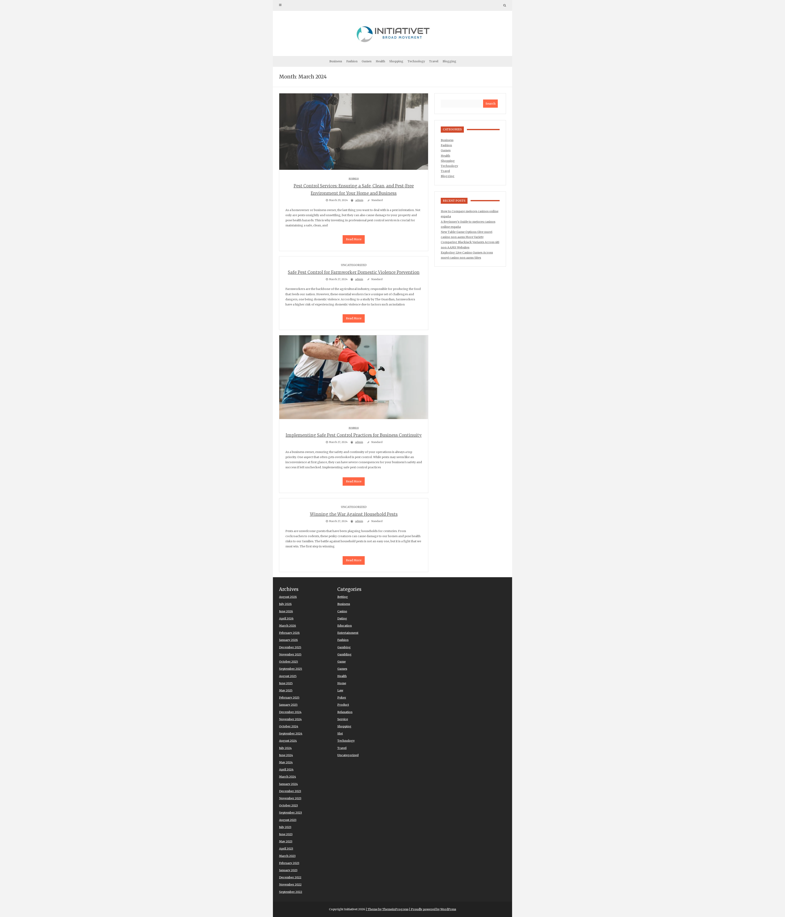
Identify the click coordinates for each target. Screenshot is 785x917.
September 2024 (290, 733)
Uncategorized (348, 755)
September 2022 (290, 892)
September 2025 (290, 669)
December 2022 (290, 877)
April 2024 (286, 769)
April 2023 (286, 848)
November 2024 (290, 719)
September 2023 (290, 812)
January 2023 (288, 870)
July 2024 (285, 748)
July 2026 (285, 604)
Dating (342, 618)
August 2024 (288, 741)
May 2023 (285, 841)
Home (341, 683)
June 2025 (286, 683)
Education (344, 625)
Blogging (449, 61)
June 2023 (286, 834)
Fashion (352, 61)
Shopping (396, 61)
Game (341, 661)
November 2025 (290, 654)
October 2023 (288, 805)
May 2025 (286, 690)
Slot (340, 733)
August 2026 (288, 597)
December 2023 (290, 791)
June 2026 (286, 611)
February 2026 (289, 633)
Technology (416, 61)
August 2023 (287, 820)
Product (343, 705)
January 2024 (288, 784)
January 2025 (288, 705)
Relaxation (344, 712)
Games (366, 61)
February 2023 (289, 863)
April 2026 (286, 618)
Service (342, 719)
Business (335, 61)
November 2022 (290, 884)
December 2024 (290, 712)
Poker (341, 697)
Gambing (344, 647)
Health (380, 61)
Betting (342, 597)
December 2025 (290, 647)
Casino (342, 611)
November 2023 (290, 798)
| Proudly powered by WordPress (432, 909)
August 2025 (288, 676)
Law (340, 690)
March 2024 (287, 776)
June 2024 (286, 755)
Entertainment (347, 633)
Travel (433, 61)
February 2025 (289, 697)
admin (359, 200)
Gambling (344, 654)
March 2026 (287, 625)
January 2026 (288, 640)
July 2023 (285, 827)
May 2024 (286, 762)
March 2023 (287, 856)
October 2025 (288, 661)
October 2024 (288, 726)
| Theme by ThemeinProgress (387, 909)
